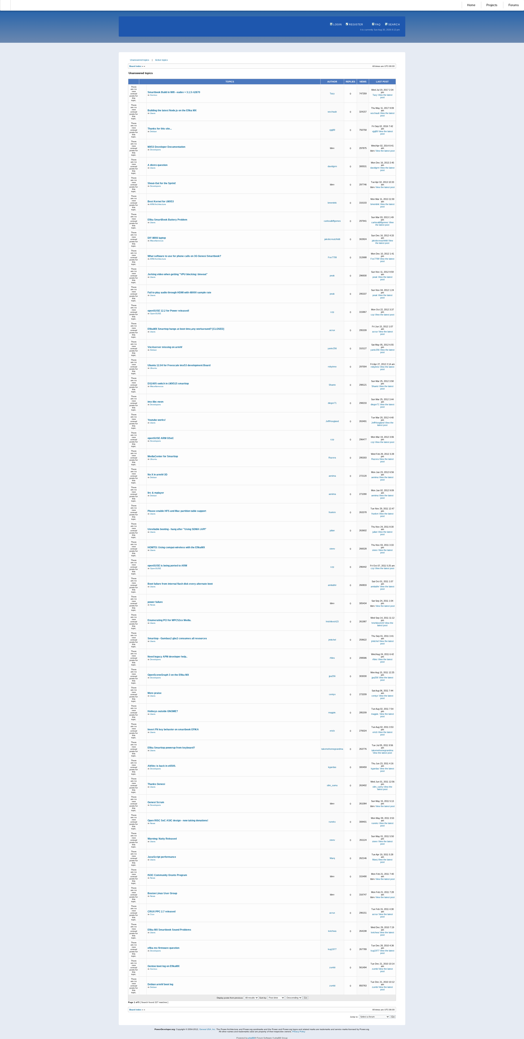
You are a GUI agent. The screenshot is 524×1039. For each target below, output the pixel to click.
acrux (332, 330)
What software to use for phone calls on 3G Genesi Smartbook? (184, 256)
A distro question (157, 165)
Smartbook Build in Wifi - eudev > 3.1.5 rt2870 (174, 92)
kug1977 (332, 949)
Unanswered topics (139, 60)
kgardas (332, 767)
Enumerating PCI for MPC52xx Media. (169, 620)
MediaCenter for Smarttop (163, 456)
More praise (154, 693)
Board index (135, 66)
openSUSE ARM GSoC (161, 438)
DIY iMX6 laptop (157, 237)
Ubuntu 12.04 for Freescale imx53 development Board (179, 365)
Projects (491, 5)
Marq (332, 858)
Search (393, 24)
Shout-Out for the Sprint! (162, 183)
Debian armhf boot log (160, 984)
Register (355, 24)
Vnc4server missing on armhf (165, 347)
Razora (332, 457)
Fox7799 (332, 257)
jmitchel (332, 639)
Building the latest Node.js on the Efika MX (172, 110)
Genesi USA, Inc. (207, 1029)
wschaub (332, 111)
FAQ (377, 24)
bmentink (332, 202)
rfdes (332, 658)
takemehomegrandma (332, 749)
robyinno (332, 366)
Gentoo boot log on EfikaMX (164, 966)
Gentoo (153, 95)
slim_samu (332, 785)
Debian (153, 131)
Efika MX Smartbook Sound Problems (169, 929)
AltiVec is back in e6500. (162, 765)
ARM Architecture (158, 204)
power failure (155, 602)
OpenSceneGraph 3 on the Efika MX (168, 674)
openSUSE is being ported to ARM (167, 565)
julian (332, 530)
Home (471, 5)
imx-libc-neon (155, 401)
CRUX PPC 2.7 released (161, 911)
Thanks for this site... (160, 128)
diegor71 (332, 403)
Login (337, 24)
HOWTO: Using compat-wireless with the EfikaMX (176, 547)
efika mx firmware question (163, 948)
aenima (332, 476)
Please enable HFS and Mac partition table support (177, 511)
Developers (155, 150)
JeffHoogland (332, 421)
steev (332, 548)
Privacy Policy (298, 1031)
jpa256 (332, 676)
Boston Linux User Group (162, 893)
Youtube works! (157, 420)
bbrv (332, 148)
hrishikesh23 (332, 621)
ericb (332, 730)
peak (332, 275)
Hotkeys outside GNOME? (163, 711)
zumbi (332, 967)
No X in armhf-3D (157, 474)
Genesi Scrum (156, 802)
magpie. (332, 712)
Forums (513, 5)
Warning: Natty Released (162, 838)
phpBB (251, 1038)
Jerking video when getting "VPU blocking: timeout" (178, 274)
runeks (332, 822)
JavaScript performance (162, 857)
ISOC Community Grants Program (167, 875)
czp (332, 312)
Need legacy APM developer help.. (167, 656)
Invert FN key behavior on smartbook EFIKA (173, 729)
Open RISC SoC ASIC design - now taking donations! (178, 820)
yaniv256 (332, 348)
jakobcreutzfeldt (332, 239)
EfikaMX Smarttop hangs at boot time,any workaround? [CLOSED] (186, 329)
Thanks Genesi (156, 784)
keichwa (332, 931)
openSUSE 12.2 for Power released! (168, 310)
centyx (332, 694)
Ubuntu (153, 368)
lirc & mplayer (156, 492)
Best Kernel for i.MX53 (161, 201)
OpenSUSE (155, 313)
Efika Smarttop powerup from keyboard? (171, 747)
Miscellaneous (156, 241)
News (152, 605)
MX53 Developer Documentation (166, 146)
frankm (332, 512)
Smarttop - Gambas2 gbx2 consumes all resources (177, 638)
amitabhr (332, 585)
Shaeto (332, 385)
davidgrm (332, 166)
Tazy (332, 93)
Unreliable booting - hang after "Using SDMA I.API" (177, 529)
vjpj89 (332, 130)
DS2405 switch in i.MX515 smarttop (168, 383)
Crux (152, 914)
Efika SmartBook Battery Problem (167, 219)
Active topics (161, 60)
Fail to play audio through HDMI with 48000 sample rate (179, 292)
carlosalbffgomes (332, 221)
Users (152, 113)
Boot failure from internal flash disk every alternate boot (180, 583)
